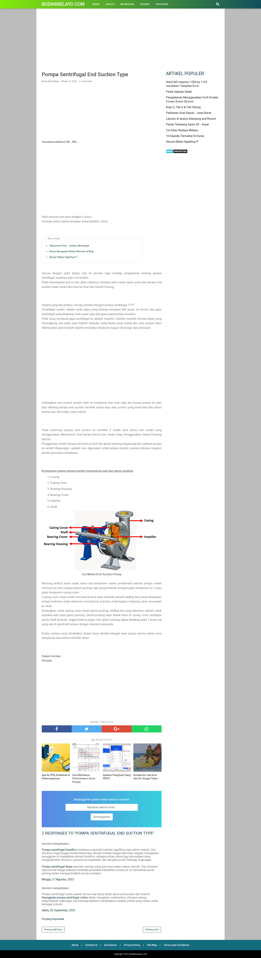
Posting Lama (152, 929)
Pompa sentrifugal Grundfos (59, 849)
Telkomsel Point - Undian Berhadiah (69, 245)
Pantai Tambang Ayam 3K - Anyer (187, 124)
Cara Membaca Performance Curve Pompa (83, 778)
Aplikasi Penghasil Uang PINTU (117, 777)
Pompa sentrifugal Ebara (57, 866)
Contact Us (91, 945)
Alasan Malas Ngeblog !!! (63, 257)
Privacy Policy (132, 945)
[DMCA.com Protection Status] (176, 152)
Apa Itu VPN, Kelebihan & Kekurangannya (56, 777)
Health (110, 4)
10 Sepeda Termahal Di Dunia (185, 136)
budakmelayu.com (63, 4)
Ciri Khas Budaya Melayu (182, 130)
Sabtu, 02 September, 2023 (58, 910)
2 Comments (85, 81)
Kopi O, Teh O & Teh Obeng (183, 107)
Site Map (152, 945)
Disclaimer (110, 945)
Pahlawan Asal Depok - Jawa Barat (188, 113)
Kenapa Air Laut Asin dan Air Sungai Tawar (145, 777)
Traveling (162, 4)
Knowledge (127, 4)
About (75, 945)
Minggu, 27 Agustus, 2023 (58, 879)
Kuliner (145, 4)
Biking (96, 4)
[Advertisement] (130, 41)
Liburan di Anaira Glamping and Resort (191, 118)
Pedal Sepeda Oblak (179, 91)
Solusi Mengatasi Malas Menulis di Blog (71, 251)
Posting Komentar (53, 919)
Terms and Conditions (176, 945)
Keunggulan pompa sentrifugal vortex (65, 897)
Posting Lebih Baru (53, 929)
